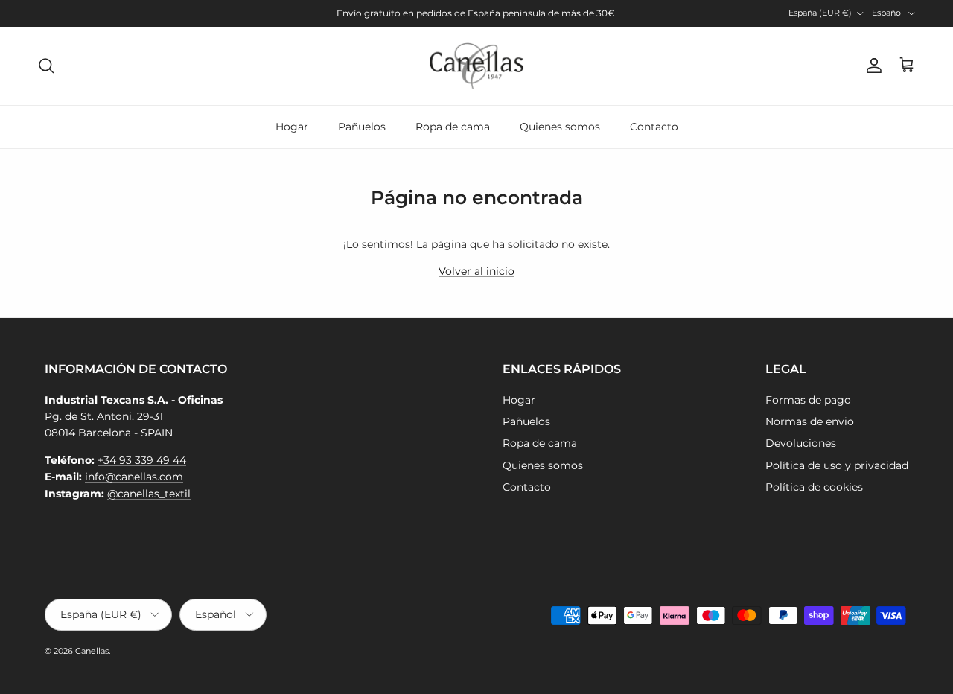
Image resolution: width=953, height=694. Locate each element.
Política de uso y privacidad (836, 465)
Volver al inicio (476, 271)
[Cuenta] (871, 65)
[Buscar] (46, 65)
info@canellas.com (134, 476)
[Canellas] (476, 66)
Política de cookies (814, 487)
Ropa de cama (452, 126)
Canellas (92, 651)
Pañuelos (362, 126)
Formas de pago (808, 400)
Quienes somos (560, 126)
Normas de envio (809, 421)
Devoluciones (800, 443)
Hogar (291, 126)
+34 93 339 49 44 (142, 460)
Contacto (654, 126)
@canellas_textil (149, 493)
